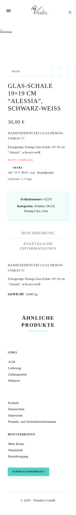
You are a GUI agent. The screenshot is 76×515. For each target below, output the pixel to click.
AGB (11, 362)
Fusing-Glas (32, 211)
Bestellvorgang (18, 456)
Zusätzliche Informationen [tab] (38, 246)
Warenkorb (15, 450)
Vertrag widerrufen (28, 471)
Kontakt (13, 403)
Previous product (56, 72)
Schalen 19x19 (44, 206)
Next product (64, 72)
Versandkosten (45, 172)
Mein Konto (16, 444)
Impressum (15, 415)
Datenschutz (16, 409)
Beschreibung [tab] (38, 233)
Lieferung (14, 368)
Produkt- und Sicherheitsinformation (32, 421)
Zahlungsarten (17, 374)
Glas (45, 211)
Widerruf (14, 380)
